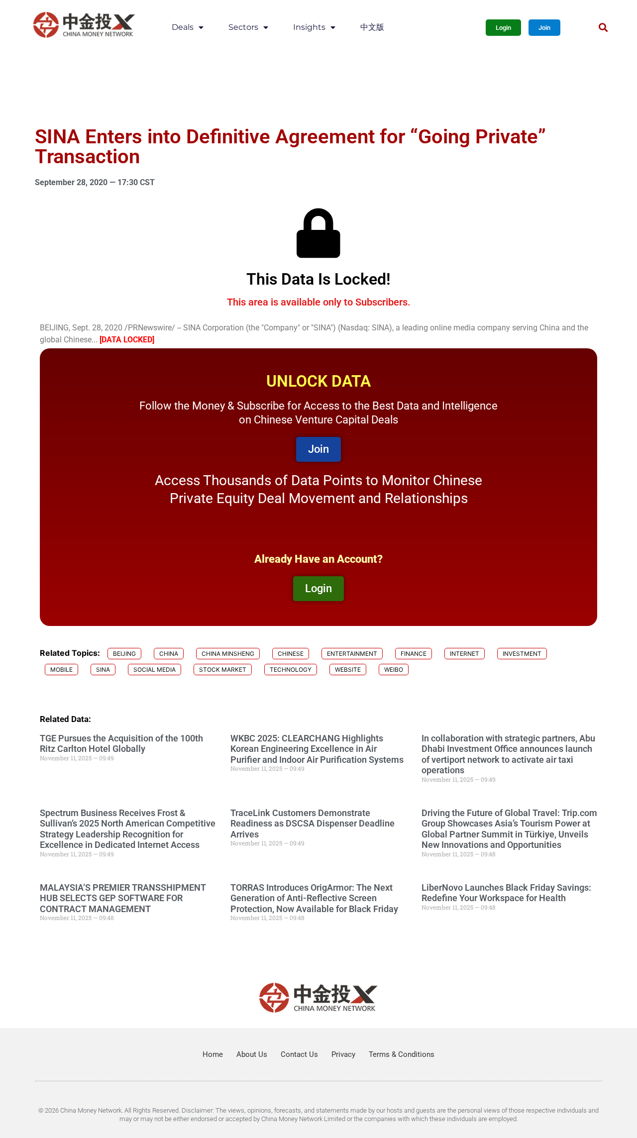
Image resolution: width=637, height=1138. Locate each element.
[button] (603, 27)
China (168, 653)
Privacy (343, 1054)
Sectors (243, 27)
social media (154, 669)
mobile (61, 669)
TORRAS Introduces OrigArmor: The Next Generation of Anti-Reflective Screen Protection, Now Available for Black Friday (314, 898)
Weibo (393, 669)
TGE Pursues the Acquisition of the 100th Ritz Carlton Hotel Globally (121, 743)
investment (522, 653)
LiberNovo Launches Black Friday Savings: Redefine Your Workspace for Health (506, 893)
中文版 (372, 27)
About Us (251, 1054)
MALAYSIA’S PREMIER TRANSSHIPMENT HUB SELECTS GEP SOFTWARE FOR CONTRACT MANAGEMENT (123, 898)
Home (213, 1054)
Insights (309, 27)
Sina (103, 669)
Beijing (124, 653)
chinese (291, 653)
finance (413, 653)
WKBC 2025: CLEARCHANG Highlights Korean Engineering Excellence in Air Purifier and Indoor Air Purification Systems (317, 749)
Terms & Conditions (401, 1054)
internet (464, 653)
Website (348, 669)
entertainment (352, 653)
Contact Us (299, 1054)
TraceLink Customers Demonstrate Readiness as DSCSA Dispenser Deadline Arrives (312, 823)
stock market (222, 669)
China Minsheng (228, 653)
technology (291, 669)
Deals (183, 27)
